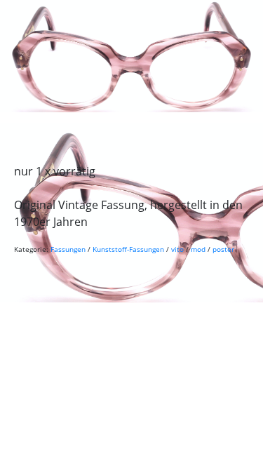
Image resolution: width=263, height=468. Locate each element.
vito (177, 249)
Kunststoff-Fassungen (128, 249)
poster (223, 249)
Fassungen (68, 249)
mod (198, 249)
